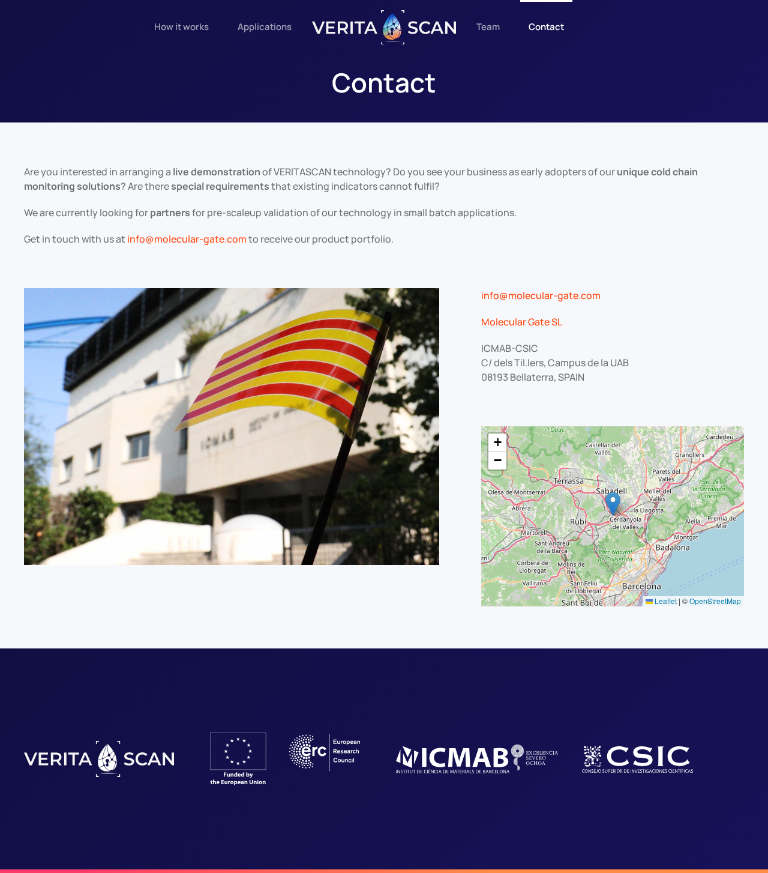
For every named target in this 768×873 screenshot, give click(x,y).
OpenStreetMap (715, 601)
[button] (612, 504)
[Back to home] (384, 27)
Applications (265, 26)
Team (488, 26)
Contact (546, 26)
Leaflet (665, 601)
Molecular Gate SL (521, 321)
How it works (181, 26)
